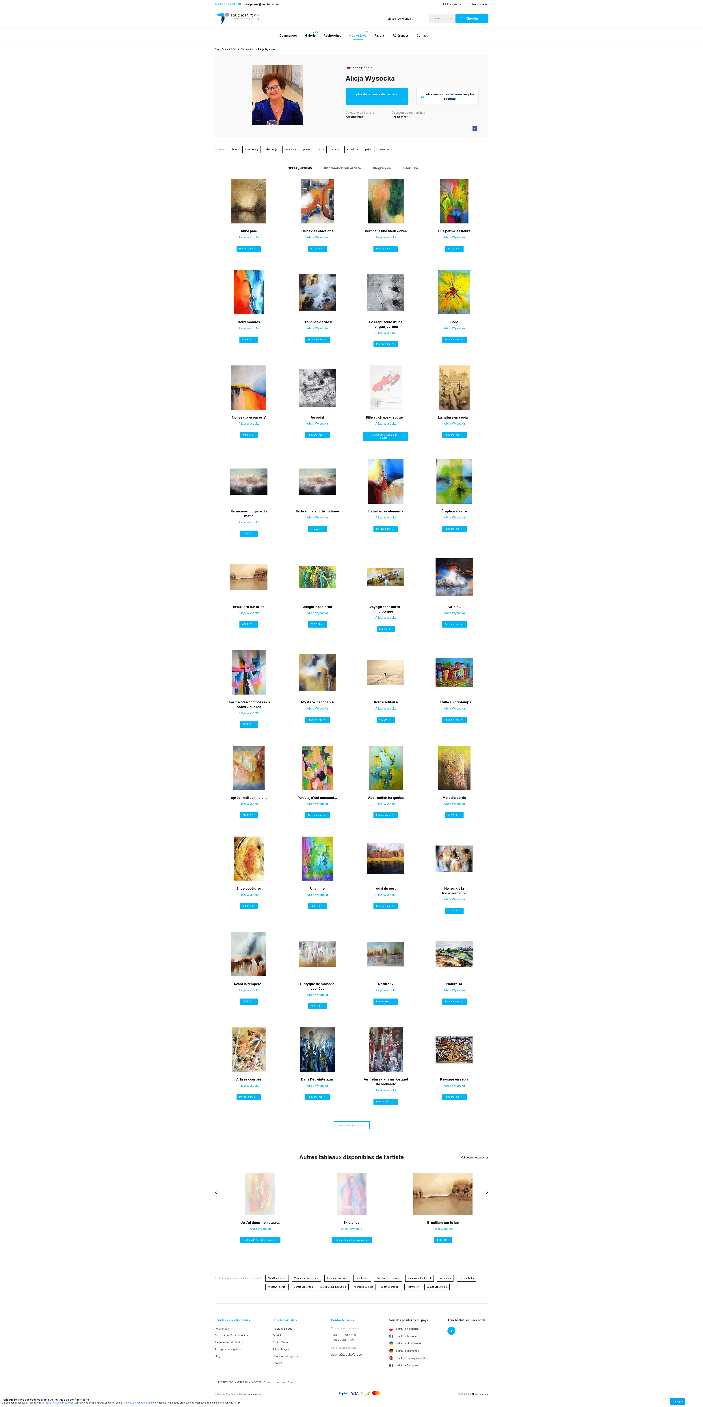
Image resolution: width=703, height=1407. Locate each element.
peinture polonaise (407, 1328)
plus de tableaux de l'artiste (376, 94)
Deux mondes (249, 322)
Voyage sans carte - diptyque (385, 609)
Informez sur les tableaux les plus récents (449, 96)
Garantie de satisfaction (229, 1342)
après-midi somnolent (249, 798)
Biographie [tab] (382, 168)
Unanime (317, 888)
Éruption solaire (454, 511)
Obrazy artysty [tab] (300, 168)
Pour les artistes (285, 1320)
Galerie (236, 49)
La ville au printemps (454, 702)
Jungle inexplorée (317, 607)
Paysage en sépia (454, 1079)
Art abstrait (354, 117)
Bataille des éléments (385, 511)
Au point (317, 417)
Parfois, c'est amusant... (317, 798)
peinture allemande (407, 1350)
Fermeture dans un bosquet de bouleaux (385, 1081)
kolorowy (385, 149)
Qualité (277, 1335)
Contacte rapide (343, 1320)
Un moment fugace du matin (249, 513)
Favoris (379, 35)
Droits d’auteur (281, 1342)
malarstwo (290, 149)
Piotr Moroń (413, 1286)
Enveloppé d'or (249, 888)
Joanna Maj (445, 1278)
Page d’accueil (222, 49)
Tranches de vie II (317, 322)
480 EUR (247, 624)
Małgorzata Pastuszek (420, 1278)
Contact (422, 35)
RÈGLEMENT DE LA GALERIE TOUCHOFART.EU (240, 1382)
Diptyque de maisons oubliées (317, 986)
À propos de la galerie (228, 1349)
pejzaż (369, 149)
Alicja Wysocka (370, 78)
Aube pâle (249, 231)
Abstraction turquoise (386, 798)
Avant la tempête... (249, 984)
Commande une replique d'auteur (384, 436)
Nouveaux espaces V (249, 417)
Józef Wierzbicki (390, 1286)
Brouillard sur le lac (249, 607)
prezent (307, 149)
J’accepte (677, 1401)
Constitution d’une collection (232, 1335)
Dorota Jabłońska (303, 1286)
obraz (234, 149)
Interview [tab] (410, 168)
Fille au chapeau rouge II (385, 417)
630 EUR (315, 1006)
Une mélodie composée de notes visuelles (248, 704)
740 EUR (247, 435)
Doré (454, 322)
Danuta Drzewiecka (437, 1286)
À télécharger (281, 1349)
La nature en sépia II (454, 417)
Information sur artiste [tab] (342, 168)
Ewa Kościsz (362, 1278)
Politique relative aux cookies (57, 1402)
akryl (321, 149)
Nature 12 (386, 984)
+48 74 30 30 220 (343, 1340)
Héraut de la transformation (454, 891)
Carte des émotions (317, 231)
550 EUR (383, 719)
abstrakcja (271, 149)
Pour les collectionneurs (232, 1320)
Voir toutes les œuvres (351, 1125)
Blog (217, 1356)
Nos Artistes (357, 35)
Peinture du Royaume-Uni (411, 1358)
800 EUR (247, 339)
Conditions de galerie (286, 1356)
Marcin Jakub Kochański (333, 1286)
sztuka (335, 149)
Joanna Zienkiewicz (337, 1278)
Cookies (291, 1382)
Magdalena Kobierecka (306, 1278)
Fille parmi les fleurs (454, 231)
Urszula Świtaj (466, 1278)
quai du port (386, 888)
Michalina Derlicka (363, 1286)
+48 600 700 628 (229, 4)
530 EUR (315, 248)
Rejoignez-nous (282, 1328)
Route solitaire (386, 702)
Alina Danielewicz (277, 1278)
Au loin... (454, 607)
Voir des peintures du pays (408, 1320)
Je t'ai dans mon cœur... (260, 1223)
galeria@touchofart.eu (264, 4)
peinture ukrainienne (408, 1343)
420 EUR (452, 815)
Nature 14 (454, 984)
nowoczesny (251, 149)
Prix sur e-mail (247, 248)
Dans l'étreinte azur (317, 1079)
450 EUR (247, 724)
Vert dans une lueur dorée (386, 231)
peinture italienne (406, 1336)
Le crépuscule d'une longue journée (385, 324)
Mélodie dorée (454, 798)
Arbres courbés (248, 1079)
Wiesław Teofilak (277, 1286)
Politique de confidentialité (137, 1402)
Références (401, 35)
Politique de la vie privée (274, 1382)
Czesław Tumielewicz (388, 1278)
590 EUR (315, 624)
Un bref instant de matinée (317, 511)
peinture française (407, 1365)
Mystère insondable (317, 702)
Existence (352, 1223)
